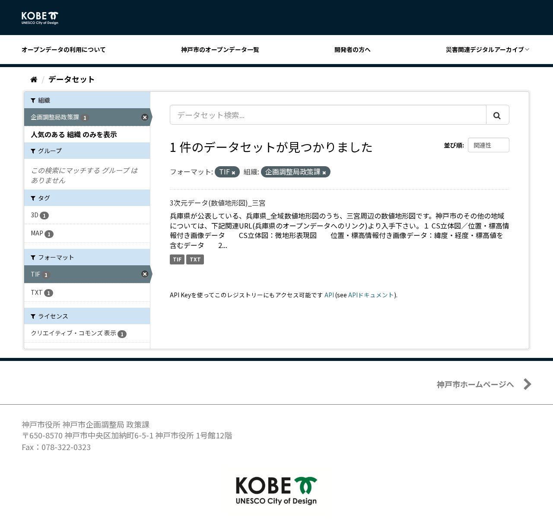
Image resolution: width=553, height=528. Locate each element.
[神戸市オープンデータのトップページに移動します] (45, 18)
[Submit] (497, 115)
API (329, 294)
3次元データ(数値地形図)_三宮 (218, 202)
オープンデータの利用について (64, 49)
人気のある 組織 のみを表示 (74, 134)
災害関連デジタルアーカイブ (485, 49)
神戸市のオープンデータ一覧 (220, 49)
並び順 (453, 145)
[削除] (233, 172)
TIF (177, 259)
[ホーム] (34, 78)
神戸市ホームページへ (475, 384)
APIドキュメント (371, 294)
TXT (195, 259)
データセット (71, 78)
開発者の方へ (352, 49)
